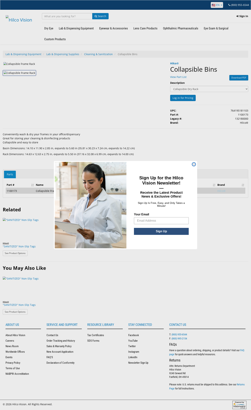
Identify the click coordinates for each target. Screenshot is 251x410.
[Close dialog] (194, 164)
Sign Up (161, 231)
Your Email (141, 214)
